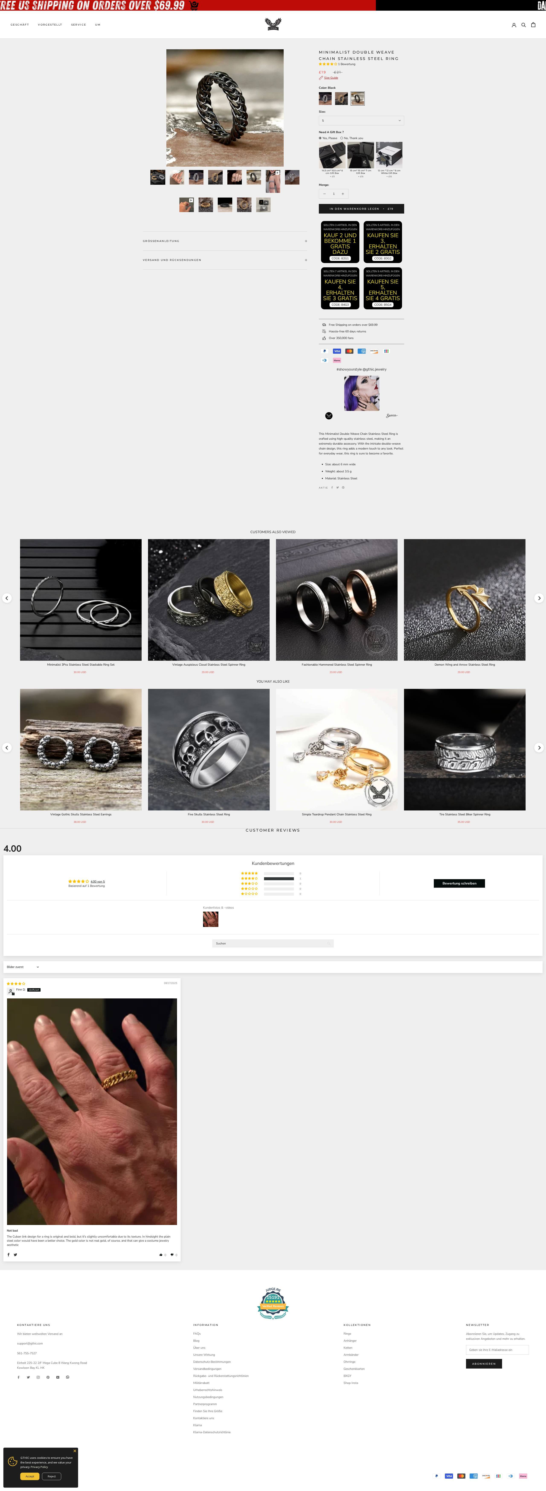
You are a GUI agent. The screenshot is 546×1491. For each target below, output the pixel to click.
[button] (328, 64)
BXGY (347, 1376)
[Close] (75, 1451)
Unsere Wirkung (204, 1355)
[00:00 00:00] (225, 108)
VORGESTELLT (50, 24)
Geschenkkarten (354, 1369)
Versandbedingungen (207, 1369)
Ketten (348, 1348)
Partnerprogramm (205, 1404)
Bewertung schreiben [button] (459, 883)
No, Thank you (353, 138)
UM (97, 24)
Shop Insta (351, 1383)
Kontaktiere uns (203, 1418)
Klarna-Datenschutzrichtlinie (212, 1432)
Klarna (197, 1425)
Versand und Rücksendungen (172, 260)
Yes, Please (329, 138)
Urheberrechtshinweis (207, 1390)
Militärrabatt (201, 1383)
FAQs (197, 1334)
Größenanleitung (161, 241)
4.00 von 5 (98, 882)
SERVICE (78, 24)
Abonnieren (484, 1363)
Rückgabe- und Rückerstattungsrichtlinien (221, 1376)
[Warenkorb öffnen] (533, 24)
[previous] (7, 598)
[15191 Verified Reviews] (273, 1320)
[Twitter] (337, 487)
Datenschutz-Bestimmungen (212, 1362)
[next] (539, 598)
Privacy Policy (39, 1467)
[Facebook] (332, 487)
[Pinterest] (343, 487)
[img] (16, 984)
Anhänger (350, 1341)
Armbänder (351, 1355)
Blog (196, 1341)
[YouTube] (57, 1377)
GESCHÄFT (20, 24)
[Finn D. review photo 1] (92, 1111)
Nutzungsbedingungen (208, 1397)
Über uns (199, 1348)
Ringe (347, 1334)
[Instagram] (38, 1377)
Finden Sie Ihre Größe (207, 1411)
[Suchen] (523, 24)
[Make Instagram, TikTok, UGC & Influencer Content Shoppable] (392, 416)
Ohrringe (349, 1362)
